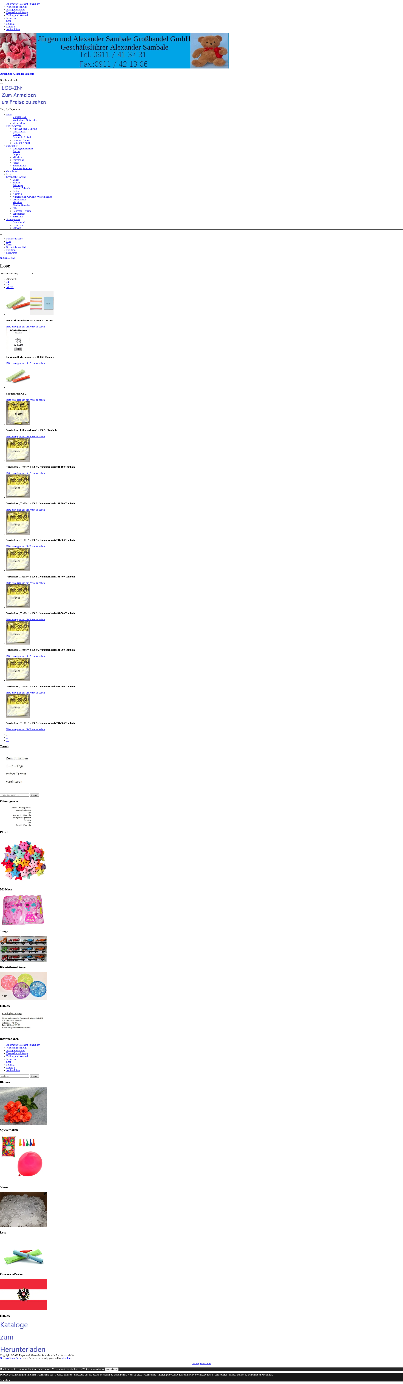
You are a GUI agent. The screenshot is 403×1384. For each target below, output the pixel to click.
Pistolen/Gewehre (21, 205)
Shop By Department (26, 168)
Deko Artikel (19, 131)
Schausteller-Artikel (16, 177)
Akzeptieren (111, 1369)
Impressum (11, 18)
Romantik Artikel (21, 143)
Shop (8, 21)
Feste (8, 114)
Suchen (34, 795)
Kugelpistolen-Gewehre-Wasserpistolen (32, 196)
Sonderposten (13, 219)
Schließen (5, 1380)
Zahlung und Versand (17, 15)
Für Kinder (11, 145)
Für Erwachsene (14, 126)
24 (7, 284)
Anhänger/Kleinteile (23, 148)
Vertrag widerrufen (15, 9)
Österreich (18, 225)
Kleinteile (17, 194)
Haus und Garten (21, 140)
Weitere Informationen (93, 1369)
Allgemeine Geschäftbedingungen (23, 4)
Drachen (17, 134)
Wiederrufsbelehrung (16, 6)
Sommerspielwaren (22, 168)
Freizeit (16, 151)
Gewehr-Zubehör (21, 188)
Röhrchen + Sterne (22, 211)
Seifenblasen (19, 213)
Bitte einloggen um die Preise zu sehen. (25, 326)
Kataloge (10, 26)
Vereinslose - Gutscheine (25, 120)
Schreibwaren (19, 165)
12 (7, 281)
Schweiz (17, 228)
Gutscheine (11, 171)
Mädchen (17, 157)
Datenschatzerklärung (17, 12)
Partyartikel (18, 160)
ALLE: (10, 287)
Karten (16, 191)
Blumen (16, 182)
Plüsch (16, 162)
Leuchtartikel (19, 199)
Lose (8, 174)
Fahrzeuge (18, 185)
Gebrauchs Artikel (22, 137)
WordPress (67, 1358)
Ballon (16, 179)
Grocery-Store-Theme (11, 1358)
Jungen (16, 154)
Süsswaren (18, 216)
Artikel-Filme (13, 29)
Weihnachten (19, 123)
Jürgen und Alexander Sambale (17, 73)
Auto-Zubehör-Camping (25, 128)
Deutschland (19, 222)
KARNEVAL (20, 117)
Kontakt (10, 23)
